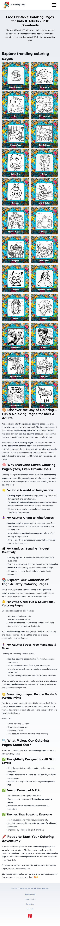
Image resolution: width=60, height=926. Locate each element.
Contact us (30, 904)
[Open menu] (54, 5)
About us (30, 909)
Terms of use (30, 895)
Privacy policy (30, 899)
